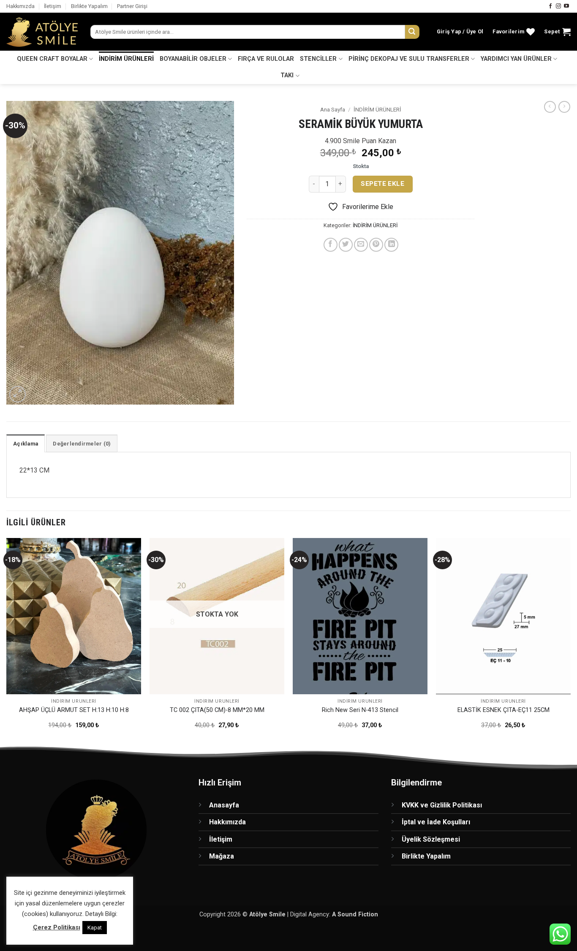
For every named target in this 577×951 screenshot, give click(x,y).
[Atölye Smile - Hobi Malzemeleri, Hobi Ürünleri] (42, 32)
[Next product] (550, 107)
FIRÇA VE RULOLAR (266, 58)
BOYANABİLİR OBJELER (193, 58)
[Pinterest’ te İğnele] (376, 245)
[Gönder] (412, 32)
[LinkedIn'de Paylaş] (391, 245)
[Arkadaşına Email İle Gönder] (361, 245)
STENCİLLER (318, 58)
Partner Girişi (132, 6)
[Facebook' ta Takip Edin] (550, 6)
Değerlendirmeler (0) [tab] (82, 443)
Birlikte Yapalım (89, 6)
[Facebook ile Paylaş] (330, 245)
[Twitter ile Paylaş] (346, 245)
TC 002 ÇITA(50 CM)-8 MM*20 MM (217, 710)
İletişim (52, 6)
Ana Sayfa (332, 109)
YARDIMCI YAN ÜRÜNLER (516, 58)
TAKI (287, 75)
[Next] (570, 641)
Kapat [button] (94, 927)
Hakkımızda (20, 6)
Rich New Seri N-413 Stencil (360, 710)
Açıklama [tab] (25, 443)
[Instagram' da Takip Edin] (558, 6)
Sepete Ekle (382, 183)
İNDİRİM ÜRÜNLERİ (126, 58)
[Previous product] (564, 107)
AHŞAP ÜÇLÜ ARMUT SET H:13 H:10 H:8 (74, 710)
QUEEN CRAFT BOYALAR (52, 58)
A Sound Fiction (355, 914)
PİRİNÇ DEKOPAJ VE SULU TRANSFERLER (408, 58)
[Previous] (6, 641)
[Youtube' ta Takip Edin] (566, 6)
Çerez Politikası (56, 927)
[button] (460, 31)
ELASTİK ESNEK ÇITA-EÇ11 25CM (503, 710)
